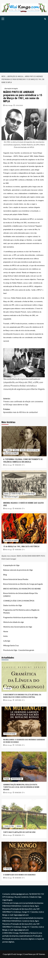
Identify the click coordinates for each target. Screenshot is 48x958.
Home (5, 631)
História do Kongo (33, 450)
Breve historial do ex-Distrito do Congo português (23, 584)
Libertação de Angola (11, 88)
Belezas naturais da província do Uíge (18, 570)
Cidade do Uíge (16, 493)
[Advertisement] (24, 47)
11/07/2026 (18, 745)
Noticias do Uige (17, 779)
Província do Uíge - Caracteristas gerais (18, 650)
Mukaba (19, 826)
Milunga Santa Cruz (11, 645)
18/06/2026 (18, 465)
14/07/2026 (18, 700)
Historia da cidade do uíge (13, 622)
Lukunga (6, 641)
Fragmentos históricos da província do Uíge (20, 617)
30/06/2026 (18, 792)
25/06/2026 (18, 878)
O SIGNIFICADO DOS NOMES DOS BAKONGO (19, 875)
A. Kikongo (7, 450)
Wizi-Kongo (9, 105)
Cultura (16, 450)
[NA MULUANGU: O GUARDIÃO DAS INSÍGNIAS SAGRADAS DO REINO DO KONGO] (24, 722)
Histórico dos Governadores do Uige (17, 627)
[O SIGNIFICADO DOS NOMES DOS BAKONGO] (24, 857)
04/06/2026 (18, 508)
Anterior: (23, 402)
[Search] (45, 19)
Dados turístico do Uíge (12, 605)
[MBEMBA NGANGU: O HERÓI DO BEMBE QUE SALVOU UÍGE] (24, 485)
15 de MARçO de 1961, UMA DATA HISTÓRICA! (21, 546)
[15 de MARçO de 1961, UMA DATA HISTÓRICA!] (24, 528)
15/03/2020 (19, 105)
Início (5, 636)
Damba (23, 450)
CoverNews (28, 954)
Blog (5, 575)
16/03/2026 (18, 549)
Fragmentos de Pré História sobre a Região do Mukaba (21, 611)
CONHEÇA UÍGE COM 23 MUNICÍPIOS (18, 601)
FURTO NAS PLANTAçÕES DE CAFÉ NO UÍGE (19, 832)
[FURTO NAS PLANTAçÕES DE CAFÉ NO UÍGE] (24, 814)
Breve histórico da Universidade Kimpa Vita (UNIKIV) (20, 594)
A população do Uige (11, 565)
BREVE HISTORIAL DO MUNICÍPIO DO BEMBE (22, 589)
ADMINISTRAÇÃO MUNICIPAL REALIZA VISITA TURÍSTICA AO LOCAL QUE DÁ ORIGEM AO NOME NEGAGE (21, 787)
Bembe (6, 493)
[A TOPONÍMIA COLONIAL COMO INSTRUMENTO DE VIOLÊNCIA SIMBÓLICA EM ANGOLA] (24, 441)
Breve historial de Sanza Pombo (15, 579)
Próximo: (20, 410)
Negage (6, 779)
